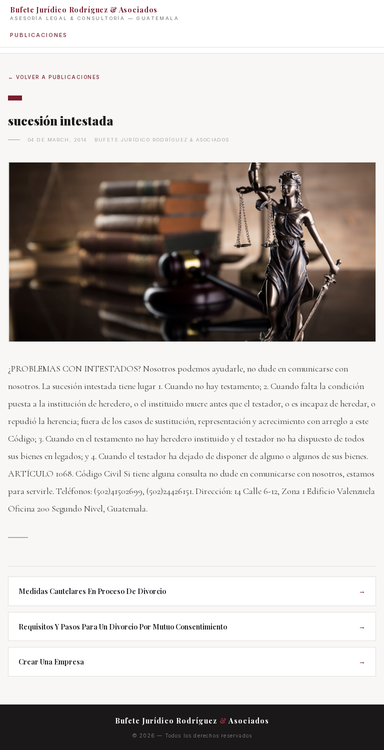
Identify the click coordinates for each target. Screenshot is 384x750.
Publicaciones (38, 35)
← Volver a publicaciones (54, 77)
